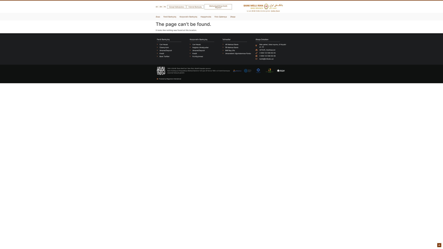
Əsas (158, 17)
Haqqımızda (206, 17)
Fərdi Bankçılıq (169, 17)
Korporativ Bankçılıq (188, 17)
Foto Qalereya (221, 17)
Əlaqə (232, 17)
